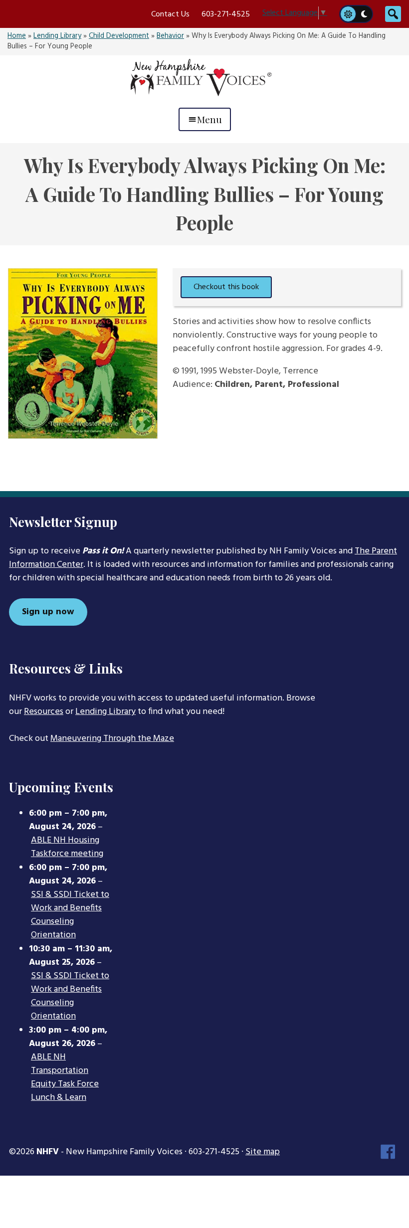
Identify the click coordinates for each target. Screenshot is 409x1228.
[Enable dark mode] (364, 14)
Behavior (170, 36)
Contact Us (170, 14)
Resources (43, 711)
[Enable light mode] (347, 14)
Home (16, 36)
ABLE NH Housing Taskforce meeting (67, 847)
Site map (262, 1152)
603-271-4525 (226, 14)
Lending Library (57, 36)
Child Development (119, 36)
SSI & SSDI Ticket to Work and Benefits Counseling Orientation (70, 915)
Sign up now (48, 612)
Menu (209, 119)
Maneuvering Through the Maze (112, 738)
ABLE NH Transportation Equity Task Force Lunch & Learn (65, 1078)
